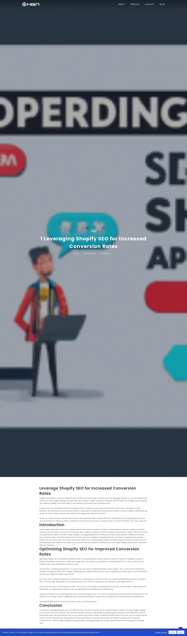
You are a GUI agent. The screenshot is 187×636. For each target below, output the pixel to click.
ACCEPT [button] (172, 632)
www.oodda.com (140, 521)
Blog (93, 231)
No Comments (105, 253)
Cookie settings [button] (161, 632)
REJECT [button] (180, 632)
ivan (77, 253)
